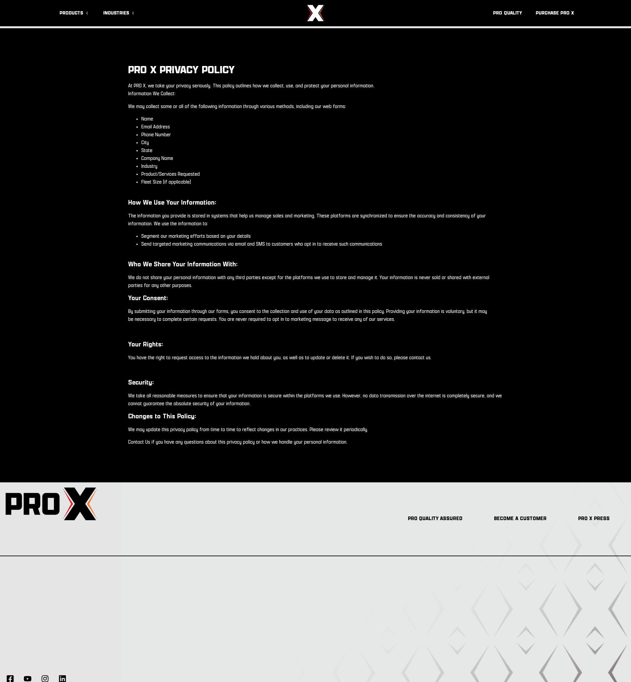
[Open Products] (87, 13)
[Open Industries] (133, 13)
